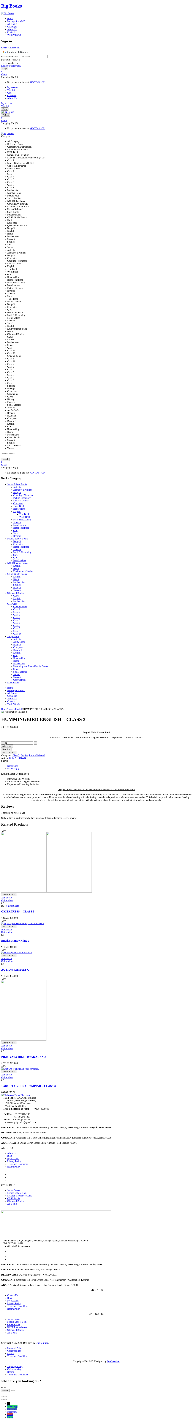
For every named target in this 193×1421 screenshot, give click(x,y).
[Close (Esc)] (2, 1396)
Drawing (17, 650)
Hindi (16, 568)
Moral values (19, 525)
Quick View (7, 900)
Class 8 (16, 628)
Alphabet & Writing (22, 489)
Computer (18, 503)
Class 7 (16, 625)
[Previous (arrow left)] (2, 1399)
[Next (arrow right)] (5, 1399)
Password (5, 59)
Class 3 (16, 614)
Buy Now (6, 749)
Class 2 (16, 612)
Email (10, 1414)
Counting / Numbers (23, 495)
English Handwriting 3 (15, 940)
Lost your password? (11, 65)
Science (17, 522)
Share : (4, 760)
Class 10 (17, 633)
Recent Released (37, 755)
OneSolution (42, 1343)
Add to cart (7, 746)
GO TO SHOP (37, 82)
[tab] (99, 766)
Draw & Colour (20, 500)
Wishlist (11, 90)
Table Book (18, 506)
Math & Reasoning (22, 519)
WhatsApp (12, 1406)
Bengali (17, 492)
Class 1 (16, 609)
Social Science (20, 671)
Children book (20, 606)
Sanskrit (17, 590)
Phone (10, 1417)
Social (16, 533)
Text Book (24, 514)
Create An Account (10, 47)
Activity (17, 487)
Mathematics (19, 582)
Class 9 (16, 631)
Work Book (24, 517)
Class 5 (16, 620)
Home (4, 709)
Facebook (12, 1409)
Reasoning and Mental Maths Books (30, 666)
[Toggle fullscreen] (5, 1396)
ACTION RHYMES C (15, 969)
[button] (96, 71)
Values (16, 674)
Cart (9, 92)
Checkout (11, 95)
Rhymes (17, 536)
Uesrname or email (10, 56)
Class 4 (16, 617)
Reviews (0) (13, 768)
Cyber (16, 595)
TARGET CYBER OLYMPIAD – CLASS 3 (28, 1086)
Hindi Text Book (21, 527)
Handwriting (19, 508)
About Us (12, 98)
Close (4, 74)
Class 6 (16, 623)
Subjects (11, 709)
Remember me (12, 63)
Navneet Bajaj (12, 905)
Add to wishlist (8, 752)
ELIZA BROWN (17, 758)
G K (15, 530)
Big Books (11, 6)
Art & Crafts (19, 642)
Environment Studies (23, 571)
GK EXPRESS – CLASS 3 (18, 911)
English (17, 511)
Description (12, 766)
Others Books (19, 680)
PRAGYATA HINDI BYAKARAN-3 (23, 1057)
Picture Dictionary (22, 498)
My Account (7, 103)
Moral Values (19, 560)
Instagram (12, 1411)
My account (13, 87)
